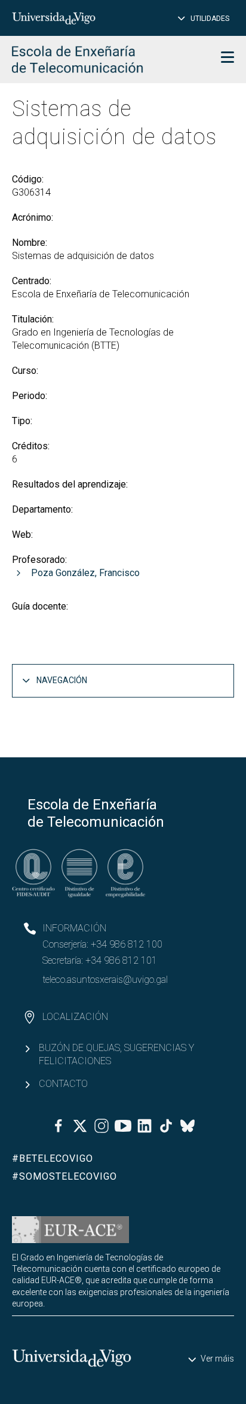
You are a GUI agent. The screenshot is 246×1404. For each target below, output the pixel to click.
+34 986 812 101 (121, 960)
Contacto (63, 1083)
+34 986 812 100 (126, 944)
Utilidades (209, 18)
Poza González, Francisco (85, 572)
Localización (75, 1016)
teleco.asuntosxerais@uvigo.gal (105, 979)
